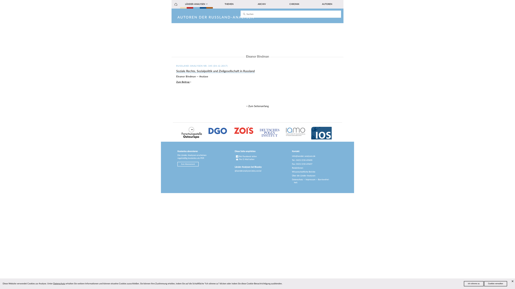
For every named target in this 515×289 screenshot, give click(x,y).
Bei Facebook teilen (248, 156)
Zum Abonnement (188, 164)
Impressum (310, 180)
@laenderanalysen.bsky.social (248, 171)
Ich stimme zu (474, 284)
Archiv (262, 4)
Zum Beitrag (183, 82)
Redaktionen (297, 168)
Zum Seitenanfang (258, 106)
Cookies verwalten (495, 284)
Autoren (327, 4)
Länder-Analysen (195, 4)
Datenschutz (297, 180)
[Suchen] (244, 14)
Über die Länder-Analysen (303, 176)
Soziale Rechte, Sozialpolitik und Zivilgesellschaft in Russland (215, 71)
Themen (229, 4)
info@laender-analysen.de (303, 156)
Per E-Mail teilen (246, 159)
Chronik (294, 4)
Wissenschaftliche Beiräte (303, 172)
